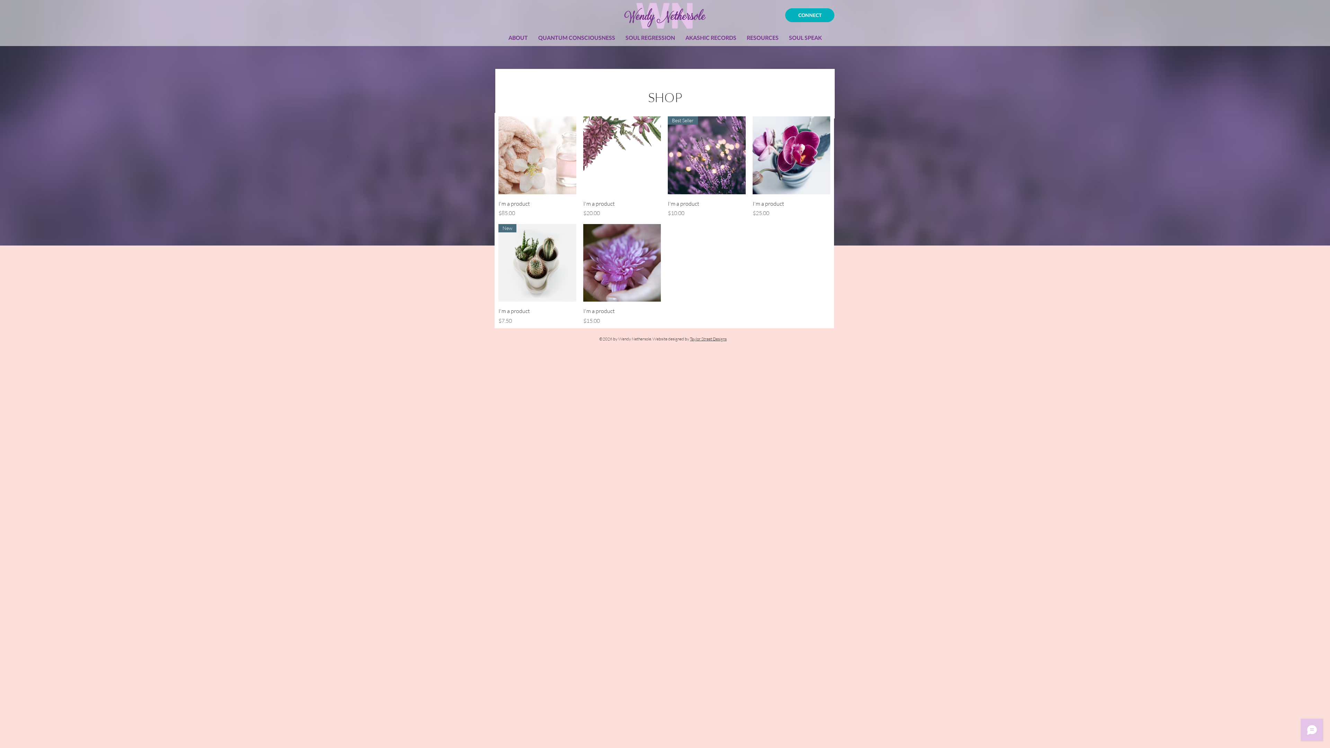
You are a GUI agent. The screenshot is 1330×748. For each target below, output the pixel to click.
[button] (576, 37)
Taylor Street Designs (708, 338)
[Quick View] (537, 155)
